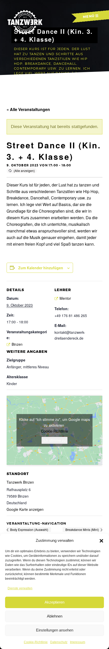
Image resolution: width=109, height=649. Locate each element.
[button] (101, 540)
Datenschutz (58, 642)
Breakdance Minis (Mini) (82, 529)
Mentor (65, 298)
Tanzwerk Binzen (20, 482)
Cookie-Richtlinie (36, 642)
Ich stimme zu (54, 440)
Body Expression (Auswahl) (28, 529)
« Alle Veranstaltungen (28, 109)
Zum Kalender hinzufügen (40, 267)
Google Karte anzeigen (25, 509)
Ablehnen (54, 616)
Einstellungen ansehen (54, 630)
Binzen (17, 344)
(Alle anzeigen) (24, 170)
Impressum (77, 642)
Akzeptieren (54, 602)
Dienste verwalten (20, 588)
